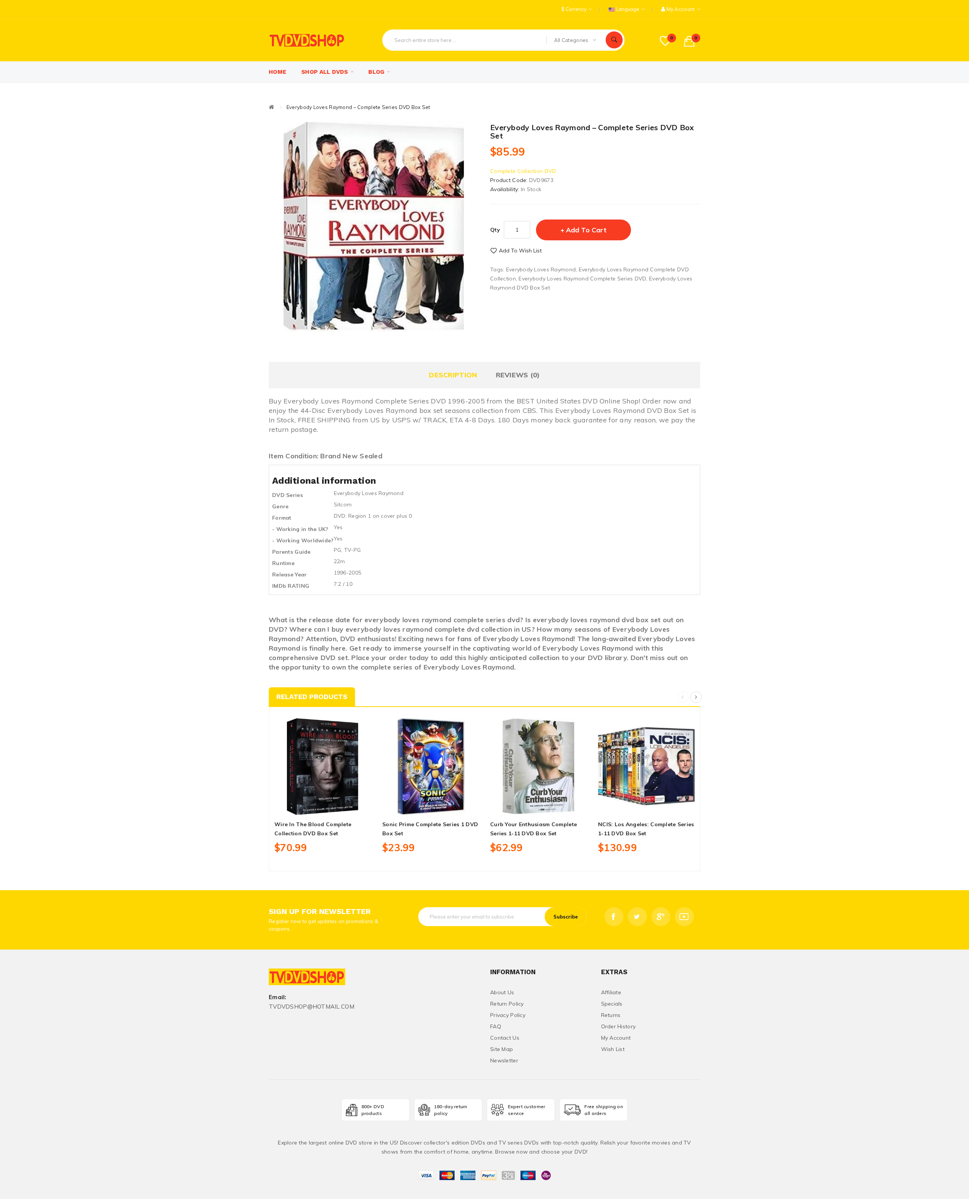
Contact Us (504, 1037)
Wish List (613, 1049)
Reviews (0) (518, 375)
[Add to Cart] (305, 806)
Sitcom (343, 504)
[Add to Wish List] (322, 806)
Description (453, 375)
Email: (278, 997)
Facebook (613, 916)
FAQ (495, 1026)
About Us (502, 992)
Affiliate (611, 992)
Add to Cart (586, 230)
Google (660, 916)
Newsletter (504, 1060)
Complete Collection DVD (523, 171)
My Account (616, 1037)
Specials (612, 1003)
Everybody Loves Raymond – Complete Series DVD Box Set (358, 107)
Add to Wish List (520, 250)
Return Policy (507, 1003)
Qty (495, 229)
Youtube (684, 916)
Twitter (637, 916)
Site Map (501, 1049)
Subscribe (565, 917)
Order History (618, 1026)
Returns (611, 1015)
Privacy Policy (507, 1015)
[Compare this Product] (339, 806)
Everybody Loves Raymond (541, 269)
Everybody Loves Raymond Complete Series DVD (582, 278)
